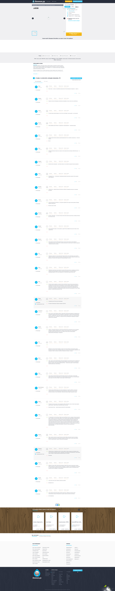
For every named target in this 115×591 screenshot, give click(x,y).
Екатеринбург (68, 571)
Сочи (67, 581)
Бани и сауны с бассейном (37, 547)
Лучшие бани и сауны (45, 547)
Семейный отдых (55, 55)
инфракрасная (77, 14)
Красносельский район (41, 5)
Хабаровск (60, 576)
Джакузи (47, 58)
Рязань (60, 583)
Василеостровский (78, 555)
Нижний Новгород (54, 580)
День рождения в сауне (46, 561)
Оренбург (60, 579)
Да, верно (67, 6)
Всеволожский (77, 557)
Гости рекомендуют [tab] (38, 81)
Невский (76, 547)
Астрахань (68, 579)
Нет (72, 6)
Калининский (68, 554)
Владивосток (68, 576)
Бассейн (50, 58)
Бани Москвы (61, 571)
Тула (67, 583)
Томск (52, 579)
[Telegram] (56, 505)
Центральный (68, 549)
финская (69, 14)
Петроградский (77, 552)
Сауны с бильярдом (36, 552)
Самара (60, 575)
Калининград (53, 581)
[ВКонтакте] (57, 505)
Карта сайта (47, 575)
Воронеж (60, 580)
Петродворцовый (78, 550)
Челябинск (53, 583)
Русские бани (44, 550)
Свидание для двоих (47, 55)
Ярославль (60, 584)
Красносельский (69, 560)
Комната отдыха (65, 58)
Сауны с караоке (35, 563)
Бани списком (48, 1)
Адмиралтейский (69, 547)
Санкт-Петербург (35, 5)
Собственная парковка (71, 58)
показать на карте (71, 10)
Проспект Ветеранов (72, 12)
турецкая (72, 14)
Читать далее (35, 73)
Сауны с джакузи (35, 553)
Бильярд (57, 58)
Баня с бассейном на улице (37, 560)
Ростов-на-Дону (61, 581)
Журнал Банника (47, 574)
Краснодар (68, 575)
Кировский (68, 555)
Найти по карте (54, 1)
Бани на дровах (44, 553)
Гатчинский (68, 552)
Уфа (67, 580)
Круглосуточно (59, 59)
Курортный (68, 562)
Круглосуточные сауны (36, 561)
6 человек (70, 13)
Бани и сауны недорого (36, 555)
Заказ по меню (39, 58)
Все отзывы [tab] (46, 81)
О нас (46, 571)
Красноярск (53, 575)
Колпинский (68, 557)
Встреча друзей (73, 55)
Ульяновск (53, 584)
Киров (52, 576)
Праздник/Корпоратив (64, 55)
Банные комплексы (45, 555)
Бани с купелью (35, 558)
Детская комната (78, 58)
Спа (43, 557)
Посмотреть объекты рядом (74, 20)
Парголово (76, 549)
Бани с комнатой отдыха (36, 557)
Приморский (77, 554)
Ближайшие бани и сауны (46, 560)
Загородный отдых (35, 550)
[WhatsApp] (59, 505)
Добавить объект (77, 1)
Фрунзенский (68, 550)
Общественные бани (45, 552)
